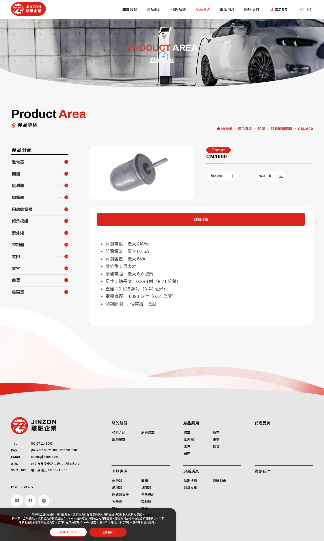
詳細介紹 (201, 219)
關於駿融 (129, 9)
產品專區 (203, 9)
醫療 (187, 453)
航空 (216, 432)
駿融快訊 (190, 481)
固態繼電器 (22, 209)
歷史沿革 (148, 432)
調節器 (18, 197)
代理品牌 (178, 9)
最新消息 (227, 9)
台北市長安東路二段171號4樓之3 (55, 464)
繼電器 (18, 162)
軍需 (216, 439)
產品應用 (154, 9)
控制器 (18, 245)
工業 (187, 446)
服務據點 (118, 439)
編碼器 (18, 292)
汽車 (187, 432)
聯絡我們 (251, 9)
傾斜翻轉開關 (281, 129)
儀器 (16, 280)
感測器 (18, 185)
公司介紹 (118, 432)
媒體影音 (219, 481)
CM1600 (305, 129)
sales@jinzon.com (44, 457)
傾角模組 (20, 221)
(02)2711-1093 (42, 443)
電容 (16, 268)
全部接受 (108, 532)
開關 (261, 129)
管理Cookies (68, 532)
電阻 (16, 257)
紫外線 (18, 233)
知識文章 (190, 488)
